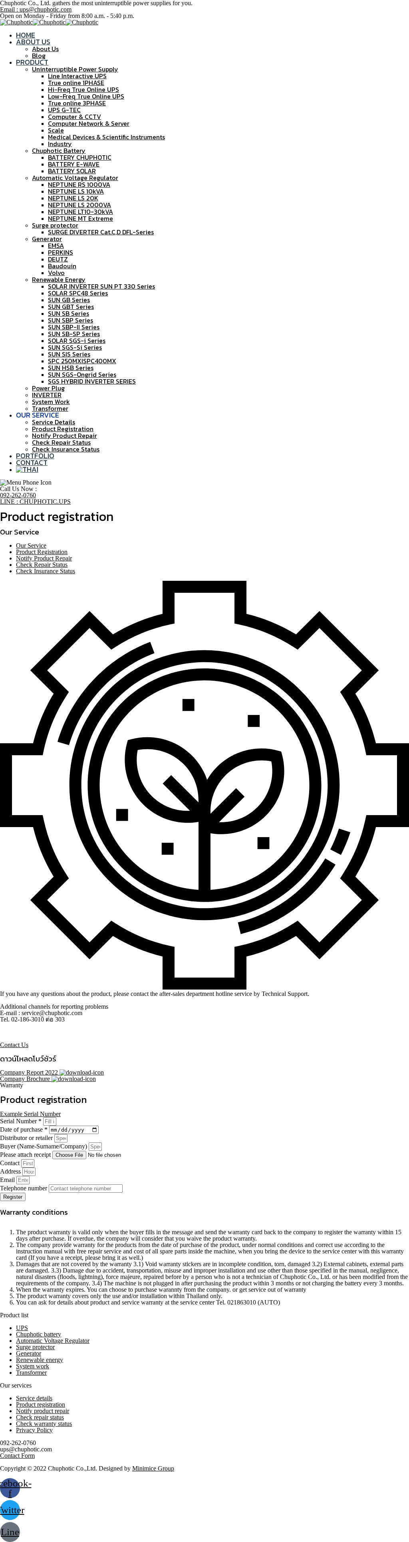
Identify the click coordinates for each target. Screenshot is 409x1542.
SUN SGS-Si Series (75, 347)
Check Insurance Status (65, 449)
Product (32, 62)
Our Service (31, 545)
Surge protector (55, 225)
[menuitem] (27, 469)
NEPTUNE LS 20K (73, 198)
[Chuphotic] (16, 22)
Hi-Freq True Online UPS (83, 89)
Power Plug (48, 388)
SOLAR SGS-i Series (76, 340)
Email (8, 1179)
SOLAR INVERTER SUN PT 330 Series (101, 286)
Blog (39, 55)
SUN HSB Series (70, 367)
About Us (33, 41)
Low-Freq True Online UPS (86, 96)
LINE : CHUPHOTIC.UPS (35, 501)
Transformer (50, 408)
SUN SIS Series (69, 354)
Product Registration (62, 429)
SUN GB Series (69, 300)
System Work (51, 401)
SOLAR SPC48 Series (78, 293)
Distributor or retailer (27, 1137)
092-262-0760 (18, 495)
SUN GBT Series (71, 306)
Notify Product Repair (64, 435)
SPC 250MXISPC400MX (82, 361)
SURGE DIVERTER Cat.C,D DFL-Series (101, 232)
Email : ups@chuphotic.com (35, 9)
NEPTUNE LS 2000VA (79, 205)
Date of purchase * (24, 1129)
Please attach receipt (26, 1154)
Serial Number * (21, 1121)
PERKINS (60, 252)
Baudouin (62, 266)
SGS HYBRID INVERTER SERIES (92, 381)
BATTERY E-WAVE (73, 164)
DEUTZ (58, 259)
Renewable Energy (58, 279)
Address (11, 1171)
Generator (47, 238)
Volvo (56, 272)
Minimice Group (153, 1468)
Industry (60, 143)
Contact (32, 462)
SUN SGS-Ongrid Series (82, 374)
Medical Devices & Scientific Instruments (106, 137)
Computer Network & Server (88, 123)
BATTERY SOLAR (72, 171)
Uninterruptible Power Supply (75, 69)
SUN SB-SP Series (74, 333)
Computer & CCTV (74, 116)
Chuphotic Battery (58, 150)
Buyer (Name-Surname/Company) (44, 1146)
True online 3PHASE (77, 103)
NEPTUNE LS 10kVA (76, 191)
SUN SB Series (68, 313)
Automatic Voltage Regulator (75, 177)
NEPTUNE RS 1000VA (79, 184)
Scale (56, 130)
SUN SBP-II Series (73, 327)
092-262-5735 (18, 1038)
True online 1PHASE (76, 82)
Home (25, 35)
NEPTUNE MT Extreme (80, 218)
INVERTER (47, 395)
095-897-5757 (18, 1032)
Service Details (53, 422)
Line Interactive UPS (77, 76)
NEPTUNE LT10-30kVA (80, 211)
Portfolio (35, 455)
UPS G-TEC (64, 110)
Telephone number (24, 1188)
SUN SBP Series (70, 320)
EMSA (56, 245)
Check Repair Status (61, 442)
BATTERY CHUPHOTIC (79, 157)
